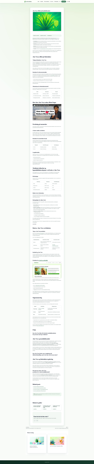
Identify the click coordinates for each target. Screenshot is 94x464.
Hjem (38, 1)
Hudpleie (41, 1)
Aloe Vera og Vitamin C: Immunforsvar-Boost (56, 446)
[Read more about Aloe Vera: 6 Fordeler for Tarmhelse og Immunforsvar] (37, 440)
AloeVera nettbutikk (43, 260)
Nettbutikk (63, 1)
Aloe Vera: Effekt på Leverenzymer (38, 386)
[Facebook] (69, 1)
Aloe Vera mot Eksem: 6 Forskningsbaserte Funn (40, 389)
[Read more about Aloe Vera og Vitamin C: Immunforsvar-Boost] (57, 440)
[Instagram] (68, 1)
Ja (34, 420)
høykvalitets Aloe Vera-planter (40, 285)
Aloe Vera (34, 38)
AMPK (48, 68)
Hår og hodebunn (46, 1)
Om (59, 1)
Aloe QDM (52, 75)
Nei (37, 420)
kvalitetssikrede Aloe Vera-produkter (46, 48)
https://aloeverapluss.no (40, 325)
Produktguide (56, 1)
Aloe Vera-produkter (41, 233)
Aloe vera (51, 1)
